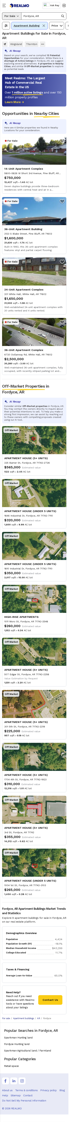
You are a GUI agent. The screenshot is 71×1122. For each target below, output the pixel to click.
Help (5, 1095)
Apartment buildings (23, 1018)
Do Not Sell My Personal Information (24, 1100)
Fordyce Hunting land (16, 1044)
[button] (43, 16)
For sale (6, 1018)
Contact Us (50, 999)
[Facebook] (5, 1080)
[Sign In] (63, 5)
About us (7, 1090)
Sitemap (16, 1095)
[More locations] (42, 44)
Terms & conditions (26, 1090)
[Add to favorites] (62, 140)
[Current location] (5, 44)
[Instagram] (22, 1080)
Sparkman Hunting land (18, 1037)
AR (38, 1018)
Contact (28, 1095)
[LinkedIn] (13, 1080)
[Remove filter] (44, 26)
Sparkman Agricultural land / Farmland (27, 1050)
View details (34, 165)
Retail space (11, 1066)
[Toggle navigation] (5, 5)
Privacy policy (48, 1090)
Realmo (19, 5)
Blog (62, 1090)
